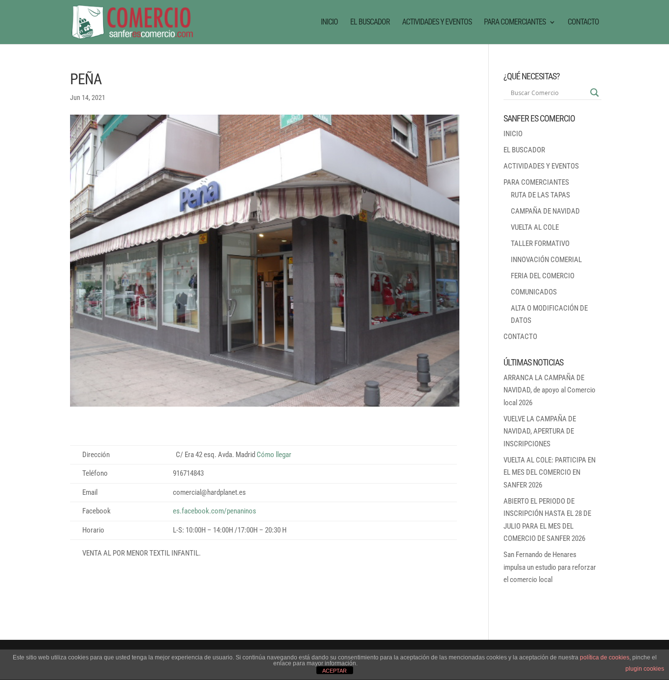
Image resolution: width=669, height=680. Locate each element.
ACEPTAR (334, 671)
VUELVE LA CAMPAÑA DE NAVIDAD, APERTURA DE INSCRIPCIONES (539, 431)
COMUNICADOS (534, 292)
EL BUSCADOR (370, 22)
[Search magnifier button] (594, 92)
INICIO (329, 22)
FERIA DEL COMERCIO (542, 275)
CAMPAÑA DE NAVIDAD (545, 211)
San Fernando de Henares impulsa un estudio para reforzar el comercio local (549, 567)
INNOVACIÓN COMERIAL (546, 259)
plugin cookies (644, 668)
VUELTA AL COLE (535, 227)
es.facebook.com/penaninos (214, 511)
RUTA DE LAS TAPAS (540, 195)
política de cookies (604, 657)
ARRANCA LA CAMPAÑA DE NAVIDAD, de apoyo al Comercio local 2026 (549, 390)
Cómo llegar (274, 454)
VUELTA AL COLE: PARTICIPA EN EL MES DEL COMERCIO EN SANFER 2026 (549, 472)
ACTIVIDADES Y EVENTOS (437, 22)
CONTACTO (583, 22)
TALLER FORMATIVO (540, 243)
